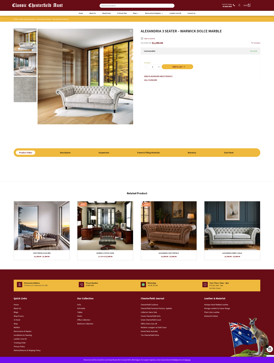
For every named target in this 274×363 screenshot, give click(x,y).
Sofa (79, 304)
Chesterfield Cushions (149, 304)
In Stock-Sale (122, 13)
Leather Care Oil (175, 13)
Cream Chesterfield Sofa (150, 316)
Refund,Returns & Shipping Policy (27, 350)
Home (81, 13)
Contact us (191, 13)
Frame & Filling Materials (148, 152)
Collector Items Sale (149, 312)
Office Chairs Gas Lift (149, 323)
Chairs (79, 316)
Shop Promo (106, 13)
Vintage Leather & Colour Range (217, 308)
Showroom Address (32, 283)
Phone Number (92, 283)
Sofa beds (81, 308)
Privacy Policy (19, 346)
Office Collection (83, 320)
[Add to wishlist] (16, 203)
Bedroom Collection (85, 323)
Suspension (104, 152)
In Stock (17, 320)
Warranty (192, 152)
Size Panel (228, 152)
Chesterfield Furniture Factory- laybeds (156, 308)
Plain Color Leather (212, 312)
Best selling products (27, 19)
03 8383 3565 (90, 285)
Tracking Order (20, 342)
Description (65, 152)
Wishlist (17, 327)
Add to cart (177, 66)
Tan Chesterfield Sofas (150, 335)
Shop (135, 13)
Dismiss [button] (188, 360)
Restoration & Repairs (153, 13)
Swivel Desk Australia (149, 331)
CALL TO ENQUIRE (150, 80)
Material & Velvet (211, 316)
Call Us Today (227, 5)
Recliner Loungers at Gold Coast (154, 327)
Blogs (16, 312)
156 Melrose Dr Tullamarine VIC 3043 (36, 285)
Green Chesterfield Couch (151, 320)
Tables (79, 312)
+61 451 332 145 (153, 285)
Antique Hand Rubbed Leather (216, 304)
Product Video (25, 152)
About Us (92, 13)
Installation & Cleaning (23, 335)
